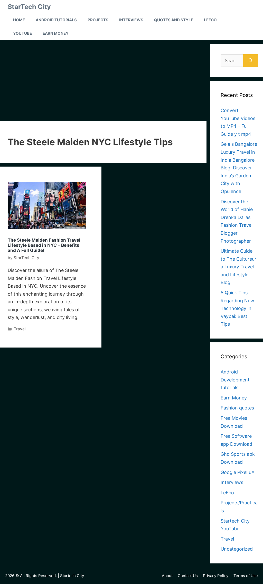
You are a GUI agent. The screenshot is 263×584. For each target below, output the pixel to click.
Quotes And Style (173, 19)
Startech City (72, 575)
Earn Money (56, 33)
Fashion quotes (237, 407)
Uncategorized (237, 549)
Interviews (131, 19)
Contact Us (188, 575)
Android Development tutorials (235, 379)
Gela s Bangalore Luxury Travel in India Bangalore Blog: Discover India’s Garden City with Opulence (239, 167)
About (167, 575)
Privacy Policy (215, 575)
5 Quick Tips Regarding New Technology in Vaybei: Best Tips (237, 308)
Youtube (22, 33)
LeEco (210, 19)
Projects (98, 19)
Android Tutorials (56, 19)
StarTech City (29, 7)
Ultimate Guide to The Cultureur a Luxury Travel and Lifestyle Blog (238, 266)
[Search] (250, 60)
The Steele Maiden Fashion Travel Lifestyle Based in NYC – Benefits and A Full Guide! (44, 245)
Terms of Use (245, 575)
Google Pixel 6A (238, 472)
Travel (20, 328)
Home (19, 19)
